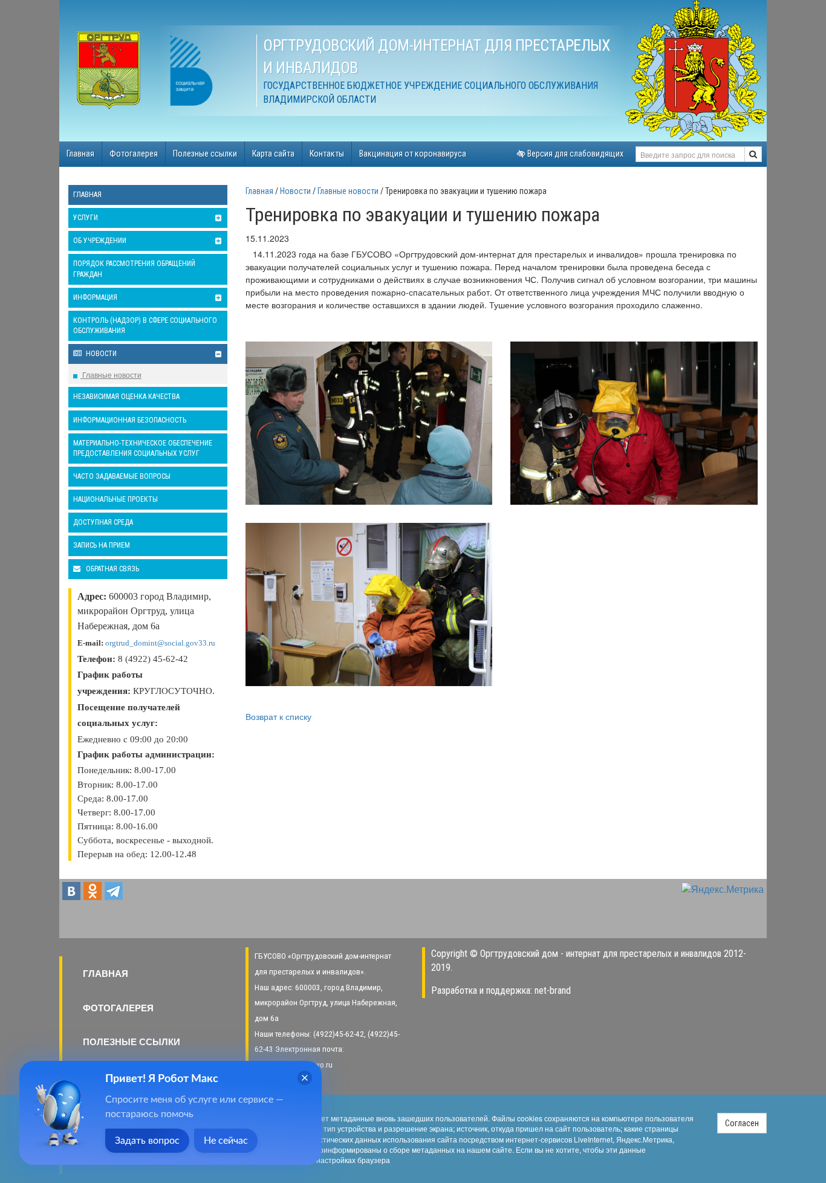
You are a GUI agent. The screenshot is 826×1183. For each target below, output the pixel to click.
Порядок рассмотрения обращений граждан (134, 268)
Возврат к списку (278, 716)
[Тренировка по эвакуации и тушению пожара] (369, 423)
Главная (80, 153)
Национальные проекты (115, 499)
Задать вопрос (147, 1141)
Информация (95, 297)
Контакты (327, 153)
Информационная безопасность (129, 420)
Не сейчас (226, 1141)
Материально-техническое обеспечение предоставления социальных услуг (142, 448)
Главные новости (110, 374)
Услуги (85, 217)
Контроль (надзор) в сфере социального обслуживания (145, 325)
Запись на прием (101, 545)
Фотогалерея (133, 153)
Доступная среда (103, 522)
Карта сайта (273, 153)
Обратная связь (111, 569)
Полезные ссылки (205, 153)
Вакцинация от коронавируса (412, 153)
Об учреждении (99, 240)
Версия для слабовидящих (574, 153)
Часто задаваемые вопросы (122, 476)
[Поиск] (753, 154)
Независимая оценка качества (126, 396)
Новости (100, 353)
